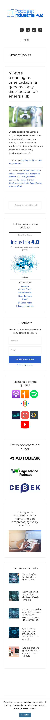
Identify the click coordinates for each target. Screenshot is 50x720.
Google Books (25, 289)
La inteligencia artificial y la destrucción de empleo (30, 596)
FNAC (25, 299)
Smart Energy (36, 183)
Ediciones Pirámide (25, 306)
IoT (18, 176)
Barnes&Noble (25, 292)
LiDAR (23, 176)
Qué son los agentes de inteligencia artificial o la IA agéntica (30, 633)
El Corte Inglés (25, 302)
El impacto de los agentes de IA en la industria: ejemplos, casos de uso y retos (31, 614)
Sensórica (13, 183)
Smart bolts (23, 183)
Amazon (25, 286)
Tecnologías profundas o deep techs (29, 577)
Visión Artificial (15, 186)
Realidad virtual (27, 180)
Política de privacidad (25, 365)
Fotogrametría (22, 173)
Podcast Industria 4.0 (25, 13)
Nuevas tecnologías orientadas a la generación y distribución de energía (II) (23, 85)
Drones (26, 170)
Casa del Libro (25, 296)
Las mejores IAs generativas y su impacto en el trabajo (31, 652)
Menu (27, 40)
